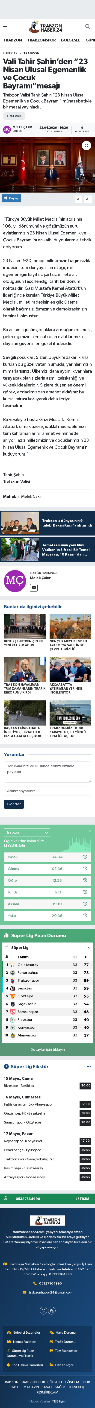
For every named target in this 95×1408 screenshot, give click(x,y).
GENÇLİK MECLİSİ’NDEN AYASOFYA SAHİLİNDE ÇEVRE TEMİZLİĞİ (68, 645)
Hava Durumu (66, 1332)
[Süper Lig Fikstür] (89, 1067)
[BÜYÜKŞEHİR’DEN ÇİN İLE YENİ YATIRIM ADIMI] (25, 626)
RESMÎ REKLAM (47, 1392)
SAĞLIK (60, 1387)
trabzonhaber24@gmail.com (50, 1292)
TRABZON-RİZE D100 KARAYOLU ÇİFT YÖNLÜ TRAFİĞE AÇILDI (68, 732)
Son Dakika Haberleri (27, 1365)
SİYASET (15, 1387)
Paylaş (14, 198)
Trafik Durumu (65, 1342)
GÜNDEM (72, 1382)
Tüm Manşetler (66, 1350)
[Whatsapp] (43, 1310)
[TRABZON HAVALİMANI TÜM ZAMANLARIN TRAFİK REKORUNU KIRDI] (25, 669)
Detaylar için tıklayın (47, 1050)
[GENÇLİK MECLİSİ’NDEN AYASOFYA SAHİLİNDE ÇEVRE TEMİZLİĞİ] (70, 626)
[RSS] (52, 1310)
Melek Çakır (40, 578)
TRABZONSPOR (41, 40)
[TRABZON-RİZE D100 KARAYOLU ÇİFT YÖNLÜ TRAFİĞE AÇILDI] (70, 713)
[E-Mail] (34, 588)
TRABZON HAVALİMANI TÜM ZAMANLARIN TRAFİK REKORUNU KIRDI (24, 688)
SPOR (86, 1382)
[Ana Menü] (5, 27)
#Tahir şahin (13, 115)
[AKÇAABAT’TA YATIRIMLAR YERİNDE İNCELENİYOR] (70, 669)
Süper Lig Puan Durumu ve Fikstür (20, 1353)
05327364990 (50, 1283)
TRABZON (12, 40)
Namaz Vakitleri (24, 1342)
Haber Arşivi (64, 1365)
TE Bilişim (58, 1401)
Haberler (10, 53)
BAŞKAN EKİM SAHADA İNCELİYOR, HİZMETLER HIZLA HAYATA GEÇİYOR (22, 732)
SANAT (47, 1387)
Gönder (14, 804)
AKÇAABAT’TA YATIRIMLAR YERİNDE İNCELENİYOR (66, 688)
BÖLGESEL (70, 40)
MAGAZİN (31, 1387)
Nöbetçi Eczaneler (26, 1332)
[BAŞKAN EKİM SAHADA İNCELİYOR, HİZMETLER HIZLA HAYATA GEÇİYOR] (25, 713)
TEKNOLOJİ (76, 1387)
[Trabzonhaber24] (45, 26)
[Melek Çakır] (15, 581)
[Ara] (87, 27)
